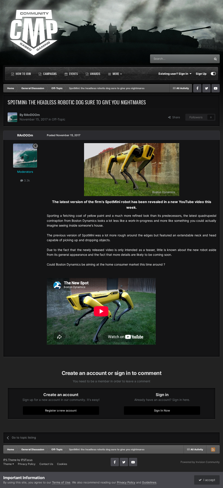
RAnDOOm (32, 115)
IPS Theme (10, 459)
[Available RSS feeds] (213, 449)
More (116, 73)
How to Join (23, 73)
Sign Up (201, 73)
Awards (95, 73)
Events (73, 73)
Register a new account (61, 410)
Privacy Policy (26, 464)
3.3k (26, 180)
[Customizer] (213, 73)
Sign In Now (162, 410)
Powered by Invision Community (200, 462)
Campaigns (49, 73)
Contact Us (46, 464)
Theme (7, 464)
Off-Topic (58, 119)
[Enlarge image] (131, 169)
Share (175, 117)
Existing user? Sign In (174, 73)
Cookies (62, 464)
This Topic (199, 58)
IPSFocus (26, 459)
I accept (208, 480)
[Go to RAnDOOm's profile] (12, 117)
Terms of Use (61, 482)
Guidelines (149, 482)
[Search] (215, 58)
